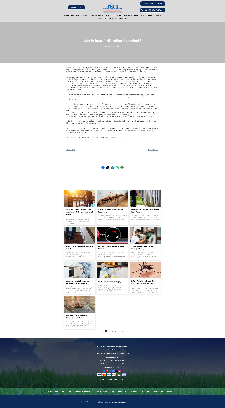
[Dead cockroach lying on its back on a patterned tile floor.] (79, 304)
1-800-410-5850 (121, 346)
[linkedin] (110, 371)
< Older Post (70, 150)
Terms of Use (114, 402)
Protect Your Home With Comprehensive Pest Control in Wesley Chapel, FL (78, 282)
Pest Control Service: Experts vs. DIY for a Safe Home (111, 247)
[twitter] (116, 371)
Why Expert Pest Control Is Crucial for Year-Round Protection (145, 210)
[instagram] (119, 371)
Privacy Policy (122, 402)
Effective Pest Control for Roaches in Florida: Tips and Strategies (77, 316)
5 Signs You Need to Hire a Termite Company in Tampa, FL (142, 247)
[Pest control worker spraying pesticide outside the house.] (145, 198)
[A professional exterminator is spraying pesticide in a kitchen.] (145, 235)
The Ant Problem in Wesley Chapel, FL (110, 282)
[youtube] (107, 371)
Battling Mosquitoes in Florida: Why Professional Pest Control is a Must (142, 282)
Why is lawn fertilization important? (85, 138)
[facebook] (104, 371)
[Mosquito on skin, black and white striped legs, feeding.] (145, 270)
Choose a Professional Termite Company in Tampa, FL (79, 247)
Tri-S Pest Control (117, 138)
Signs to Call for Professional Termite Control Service (110, 210)
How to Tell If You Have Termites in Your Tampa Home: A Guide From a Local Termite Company (79, 211)
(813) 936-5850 (108, 346)
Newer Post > (153, 150)
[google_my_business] (113, 371)
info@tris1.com (114, 350)
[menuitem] (66, 15)
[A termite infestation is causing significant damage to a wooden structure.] (112, 198)
